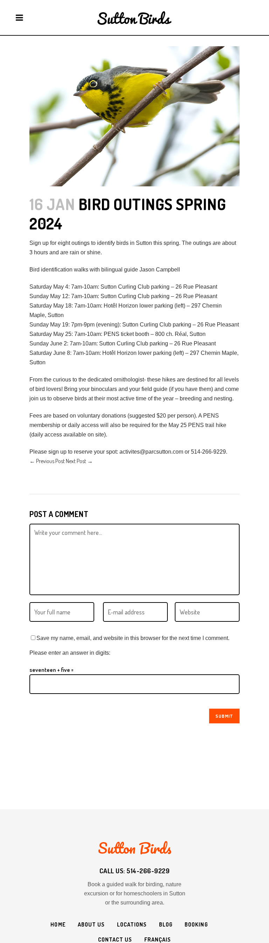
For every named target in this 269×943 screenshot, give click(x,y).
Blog (166, 924)
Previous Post (47, 460)
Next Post (79, 460)
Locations (132, 924)
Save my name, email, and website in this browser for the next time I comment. (132, 638)
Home (57, 924)
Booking (196, 924)
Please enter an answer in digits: (69, 653)
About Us (91, 924)
